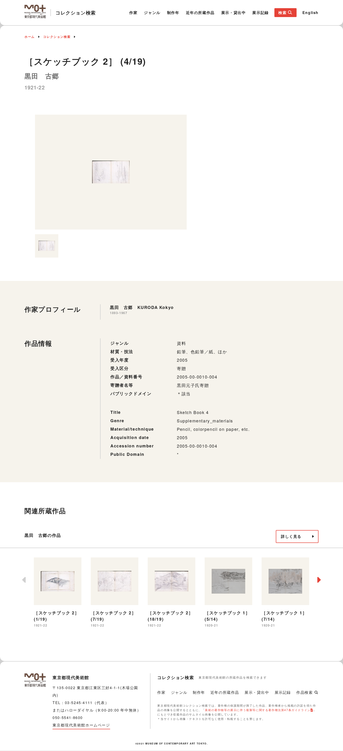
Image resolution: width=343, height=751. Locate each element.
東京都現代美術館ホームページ (81, 725)
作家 (133, 12)
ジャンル (152, 12)
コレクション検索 (56, 36)
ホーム (29, 36)
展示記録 (260, 12)
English (310, 12)
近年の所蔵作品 (200, 12)
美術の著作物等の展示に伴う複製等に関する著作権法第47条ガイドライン (257, 710)
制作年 (173, 12)
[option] (111, 172)
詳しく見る (291, 536)
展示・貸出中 (233, 12)
